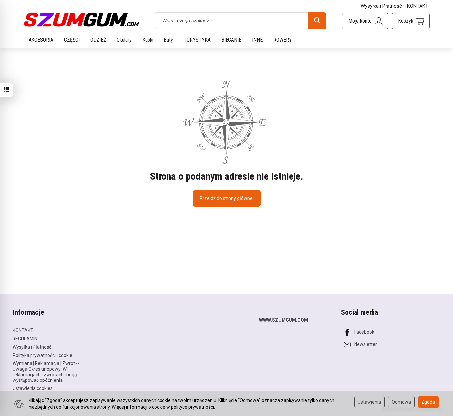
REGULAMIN (25, 338)
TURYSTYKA (197, 40)
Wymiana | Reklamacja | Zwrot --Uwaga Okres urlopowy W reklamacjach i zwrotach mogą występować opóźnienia (46, 371)
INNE (257, 40)
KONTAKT (417, 6)
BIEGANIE (231, 40)
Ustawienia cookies (33, 388)
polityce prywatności (192, 407)
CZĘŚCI (72, 40)
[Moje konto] (365, 21)
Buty (168, 40)
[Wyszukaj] (317, 20)
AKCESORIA (41, 40)
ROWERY (282, 40)
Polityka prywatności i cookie (42, 355)
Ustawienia (369, 402)
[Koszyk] (411, 21)
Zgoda (428, 402)
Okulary (124, 40)
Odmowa (401, 402)
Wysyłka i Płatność (381, 6)
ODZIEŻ (98, 40)
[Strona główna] (81, 19)
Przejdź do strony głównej (227, 198)
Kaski (147, 40)
